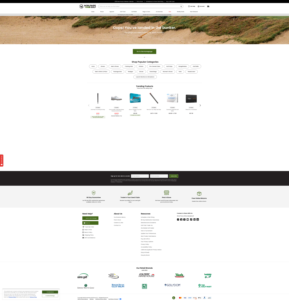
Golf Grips (169, 66)
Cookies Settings (50, 295)
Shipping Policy (89, 235)
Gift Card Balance (90, 238)
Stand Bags (153, 71)
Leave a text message (91, 218)
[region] (31, 294)
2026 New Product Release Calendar (124, 1)
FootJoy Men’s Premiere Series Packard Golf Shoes (116, 110)
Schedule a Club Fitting (147, 217)
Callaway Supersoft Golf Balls (172, 110)
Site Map (92, 299)
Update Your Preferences (148, 233)
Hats (180, 71)
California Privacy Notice (101, 299)
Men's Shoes (115, 66)
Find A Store (117, 220)
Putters (141, 66)
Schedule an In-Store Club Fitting (154, 1)
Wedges (130, 71)
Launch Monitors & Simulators (145, 77)
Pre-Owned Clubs (154, 66)
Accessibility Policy (146, 247)
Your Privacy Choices (113, 299)
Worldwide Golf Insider (147, 228)
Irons (93, 66)
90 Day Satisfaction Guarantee (150, 220)
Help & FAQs (88, 229)
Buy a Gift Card (170, 1)
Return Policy (88, 232)
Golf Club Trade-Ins (147, 225)
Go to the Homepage (144, 51)
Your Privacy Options (147, 241)
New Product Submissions (148, 236)
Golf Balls (196, 66)
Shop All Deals (145, 252)
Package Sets (117, 71)
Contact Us (117, 225)
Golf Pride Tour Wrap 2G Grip (98, 109)
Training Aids (129, 66)
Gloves (141, 71)
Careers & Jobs (118, 222)
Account (202, 6)
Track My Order (89, 227)
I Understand (50, 292)
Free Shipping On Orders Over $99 (125, 14)
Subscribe (174, 176)
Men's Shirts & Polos (101, 71)
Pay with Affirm (145, 239)
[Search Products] (182, 6)
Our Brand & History (120, 217)
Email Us (88, 223)
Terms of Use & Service (83, 299)
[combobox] (140, 6)
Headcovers (191, 71)
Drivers (103, 66)
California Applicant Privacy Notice (151, 250)
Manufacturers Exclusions (148, 222)
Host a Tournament (146, 231)
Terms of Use (33, 297)
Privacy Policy (119, 181)
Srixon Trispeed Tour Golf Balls (135, 110)
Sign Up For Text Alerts (166, 14)
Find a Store (140, 1)
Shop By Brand (145, 255)
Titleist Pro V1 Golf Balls (191, 109)
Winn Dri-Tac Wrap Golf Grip (154, 109)
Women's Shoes (168, 71)
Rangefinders (183, 66)
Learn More (144, 270)
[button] (191, 6)
